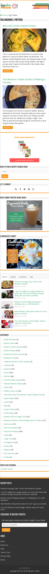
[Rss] (16, 189)
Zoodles (7, 457)
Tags (31, 277)
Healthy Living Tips (11, 391)
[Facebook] (20, 189)
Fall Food (7, 376)
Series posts (8, 424)
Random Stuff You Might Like (14, 417)
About (2, 560)
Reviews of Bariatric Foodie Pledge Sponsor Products (23, 420)
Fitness (6, 387)
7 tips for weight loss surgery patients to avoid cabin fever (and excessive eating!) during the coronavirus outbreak (29, 293)
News (6, 406)
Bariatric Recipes (10, 351)
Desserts (7, 369)
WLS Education (9, 453)
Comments (23, 277)
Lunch (6, 402)
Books (2, 541)
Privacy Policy (5, 556)
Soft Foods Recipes (11, 428)
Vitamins (7, 446)
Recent (4, 277)
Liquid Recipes (9, 398)
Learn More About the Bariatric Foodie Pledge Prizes (23, 395)
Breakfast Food (9, 358)
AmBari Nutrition (10, 340)
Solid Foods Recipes (11, 431)
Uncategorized (9, 442)
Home (4, 15)
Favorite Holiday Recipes (13, 380)
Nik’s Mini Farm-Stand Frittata (19, 25)
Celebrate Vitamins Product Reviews (17, 362)
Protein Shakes (9, 409)
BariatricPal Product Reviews (14, 354)
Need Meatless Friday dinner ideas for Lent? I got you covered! (23, 504)
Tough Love (8, 439)
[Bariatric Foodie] (24, 5)
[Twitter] (24, 189)
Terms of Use (5, 552)
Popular (13, 277)
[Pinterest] (29, 189)
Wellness (7, 450)
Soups (6, 435)
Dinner (6, 373)
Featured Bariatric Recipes (13, 384)
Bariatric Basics (9, 343)
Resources (4, 545)
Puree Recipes (9, 413)
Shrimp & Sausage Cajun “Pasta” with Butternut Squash (20, 488)
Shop (2, 549)
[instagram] (33, 189)
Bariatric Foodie (7, 469)
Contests (7, 365)
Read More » (7, 71)
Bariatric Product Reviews (13, 347)
